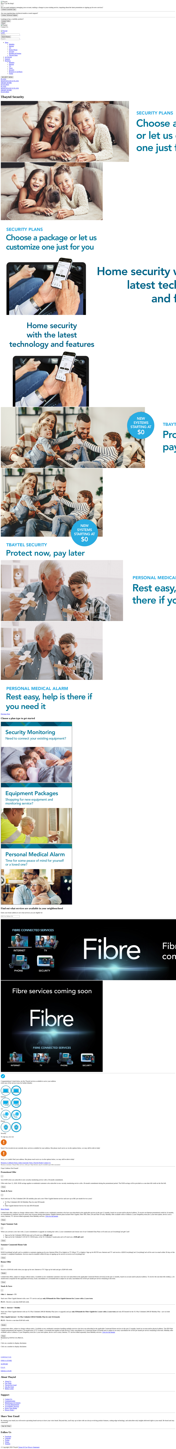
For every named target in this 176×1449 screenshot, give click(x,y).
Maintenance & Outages (12, 1403)
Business (8, 61)
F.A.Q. (3, 1367)
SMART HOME (6, 83)
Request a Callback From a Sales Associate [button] (15, 1163)
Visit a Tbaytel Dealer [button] (36, 1163)
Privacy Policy (9, 1410)
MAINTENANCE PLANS (10, 81)
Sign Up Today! (6, 1426)
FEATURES (5, 84)
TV (10, 48)
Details (4, 1273)
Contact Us (8, 1399)
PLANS (3, 79)
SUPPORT (4, 1364)
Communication (10, 1401)
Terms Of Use (22, 1447)
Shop (6, 42)
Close (3, 23)
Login (3, 32)
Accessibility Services (12, 1406)
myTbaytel (8, 57)
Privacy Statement (33, 1447)
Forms (11, 73)
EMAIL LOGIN (6, 1371)
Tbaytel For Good (10, 1385)
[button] (4, 714)
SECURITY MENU (7, 77)
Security (11, 51)
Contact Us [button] (47, 1163)
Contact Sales (6, 21)
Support (7, 59)
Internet (11, 46)
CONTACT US (6, 1357)
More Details (5, 1209)
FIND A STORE (6, 1360)
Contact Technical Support (9, 15)
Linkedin (8, 1438)
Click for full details (51, 1216)
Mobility (11, 44)
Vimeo (7, 1442)
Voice (11, 68)
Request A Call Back (15, 72)
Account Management (12, 1404)
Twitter (7, 1440)
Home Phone (13, 50)
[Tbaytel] (4, 31)
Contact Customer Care (8, 9)
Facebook (8, 1436)
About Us (8, 1381)
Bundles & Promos (15, 53)
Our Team (8, 1383)
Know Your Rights (11, 1408)
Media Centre (9, 1389)
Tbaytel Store (13, 55)
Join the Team (9, 1387)
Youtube (7, 1444)
